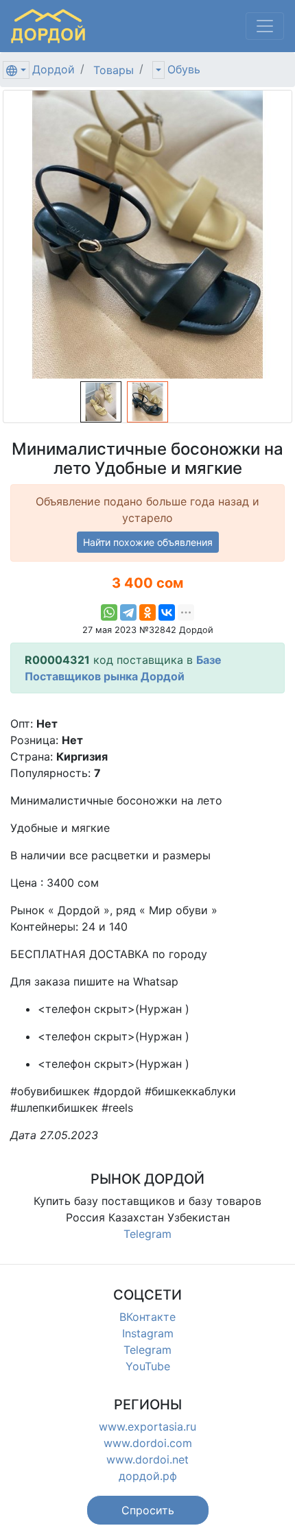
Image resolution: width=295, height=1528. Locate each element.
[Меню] (265, 26)
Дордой (53, 69)
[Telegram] (128, 612)
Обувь (183, 69)
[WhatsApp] (109, 612)
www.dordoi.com (148, 1443)
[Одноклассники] (147, 612)
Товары (113, 70)
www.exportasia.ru (147, 1426)
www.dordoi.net (147, 1459)
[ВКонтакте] (166, 612)
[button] (147, 1510)
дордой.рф (148, 1476)
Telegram (147, 1234)
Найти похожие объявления (148, 542)
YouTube (148, 1366)
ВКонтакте (147, 1317)
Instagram (148, 1333)
